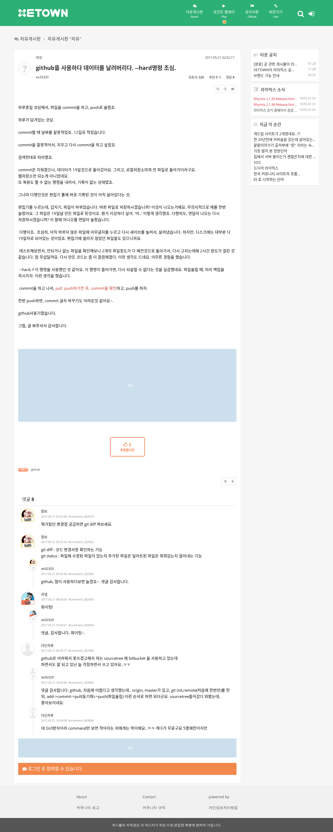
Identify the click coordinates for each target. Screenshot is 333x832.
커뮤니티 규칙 (154, 807)
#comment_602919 (81, 516)
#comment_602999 (81, 650)
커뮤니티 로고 (87, 807)
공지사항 (252, 13)
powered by (219, 796)
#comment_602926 (81, 574)
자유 (39, 57)
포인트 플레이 (224, 13)
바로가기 (276, 13)
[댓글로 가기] (232, 89)
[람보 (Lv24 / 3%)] (33, 562)
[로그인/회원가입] (311, 13)
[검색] (300, 13)
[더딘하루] (27, 649)
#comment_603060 (81, 682)
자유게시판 (194, 13)
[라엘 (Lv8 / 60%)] (33, 613)
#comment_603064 (81, 625)
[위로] (225, 481)
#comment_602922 (81, 542)
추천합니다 (127, 447)
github (35, 469)
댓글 (28, 499)
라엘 (44, 594)
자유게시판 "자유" (64, 39)
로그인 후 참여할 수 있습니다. (55, 769)
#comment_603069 (81, 720)
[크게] (218, 89)
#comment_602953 (81, 599)
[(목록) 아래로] (232, 481)
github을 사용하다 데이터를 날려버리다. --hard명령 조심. (106, 67)
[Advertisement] (127, 385)
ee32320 (42, 77)
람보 (44, 511)
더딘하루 (47, 645)
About (81, 796)
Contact (149, 796)
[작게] (225, 89)
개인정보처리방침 (223, 807)
